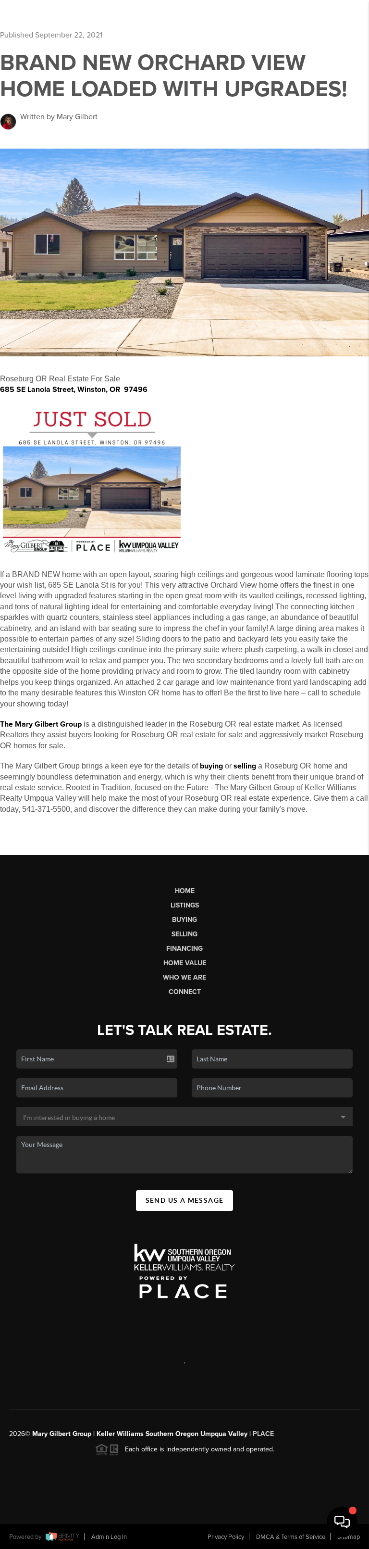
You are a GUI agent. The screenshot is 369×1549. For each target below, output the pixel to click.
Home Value (184, 963)
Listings (185, 905)
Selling (184, 934)
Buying (184, 920)
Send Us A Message (185, 1200)
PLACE (263, 1434)
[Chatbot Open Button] (342, 1522)
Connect (185, 992)
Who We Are (184, 977)
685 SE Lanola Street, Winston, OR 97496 (74, 389)
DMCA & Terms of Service (290, 1537)
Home (185, 891)
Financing (184, 949)
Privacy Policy (226, 1537)
